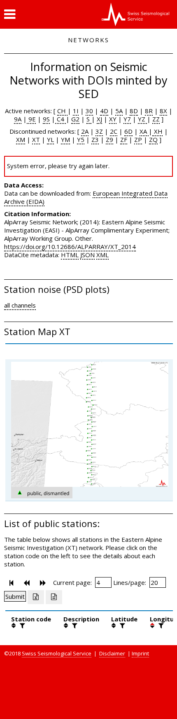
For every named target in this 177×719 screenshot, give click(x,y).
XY (112, 119)
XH (157, 131)
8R (149, 111)
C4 (60, 119)
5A (119, 111)
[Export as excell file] (36, 597)
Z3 (95, 139)
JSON (87, 255)
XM (20, 139)
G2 (75, 119)
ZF (123, 139)
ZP (138, 139)
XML (102, 255)
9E (31, 119)
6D (128, 131)
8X (163, 111)
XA (144, 131)
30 (89, 111)
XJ (99, 119)
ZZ (156, 119)
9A (17, 119)
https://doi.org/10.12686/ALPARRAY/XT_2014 (70, 246)
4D (104, 111)
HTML (70, 255)
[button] (9, 14)
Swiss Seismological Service (56, 653)
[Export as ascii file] (54, 597)
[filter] (21, 625)
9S (46, 119)
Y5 (80, 139)
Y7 (127, 119)
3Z (99, 131)
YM (65, 139)
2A (84, 131)
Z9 (109, 139)
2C (113, 131)
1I (76, 111)
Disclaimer (112, 653)
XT (36, 139)
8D (134, 111)
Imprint (140, 653)
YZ (142, 119)
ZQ (153, 139)
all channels (20, 305)
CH (62, 111)
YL (50, 139)
